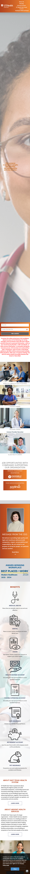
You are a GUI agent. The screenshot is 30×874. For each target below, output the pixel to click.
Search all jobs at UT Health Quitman (15, 383)
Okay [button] (15, 869)
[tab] (15, 531)
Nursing (21, 3)
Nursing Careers (15, 406)
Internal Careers (21, 5)
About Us (21, 1)
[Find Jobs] (15, 333)
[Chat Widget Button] (27, 871)
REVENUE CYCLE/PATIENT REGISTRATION (15, 472)
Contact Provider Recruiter (15, 432)
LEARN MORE (15, 803)
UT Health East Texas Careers (21, 8)
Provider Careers (15, 429)
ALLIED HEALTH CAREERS (15, 454)
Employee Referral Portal (22, 10)
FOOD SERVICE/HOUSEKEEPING (15, 483)
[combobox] (15, 325)
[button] (15, 531)
